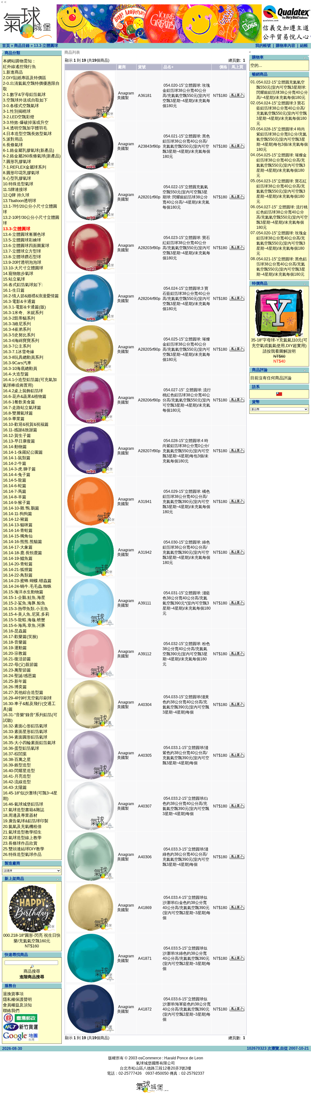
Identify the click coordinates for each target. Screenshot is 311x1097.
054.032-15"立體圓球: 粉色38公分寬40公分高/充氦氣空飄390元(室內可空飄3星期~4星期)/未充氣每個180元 (186, 654)
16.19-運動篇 (15, 648)
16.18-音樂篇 (15, 642)
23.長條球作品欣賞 (20, 843)
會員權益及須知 (17, 1005)
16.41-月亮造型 (17, 776)
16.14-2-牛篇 (14, 463)
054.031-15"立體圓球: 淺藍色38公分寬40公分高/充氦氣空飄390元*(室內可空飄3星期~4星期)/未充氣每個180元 (187, 603)
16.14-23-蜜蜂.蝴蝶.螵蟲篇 (27, 580)
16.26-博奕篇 (15, 687)
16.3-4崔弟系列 (17, 329)
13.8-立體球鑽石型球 (22, 257)
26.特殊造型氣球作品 (22, 854)
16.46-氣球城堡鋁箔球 (23, 804)
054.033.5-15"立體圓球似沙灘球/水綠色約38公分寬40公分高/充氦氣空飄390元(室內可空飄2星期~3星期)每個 (186, 958)
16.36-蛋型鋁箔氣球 (21, 748)
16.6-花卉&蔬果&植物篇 (24, 396)
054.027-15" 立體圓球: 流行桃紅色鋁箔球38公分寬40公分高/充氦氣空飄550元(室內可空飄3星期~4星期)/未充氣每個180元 (187, 400)
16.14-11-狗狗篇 (17, 513)
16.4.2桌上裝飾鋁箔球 (23, 391)
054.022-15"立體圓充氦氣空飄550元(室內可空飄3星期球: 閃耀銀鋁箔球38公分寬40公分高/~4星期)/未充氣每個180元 (186, 197)
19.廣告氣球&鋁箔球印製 (25, 821)
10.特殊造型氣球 (18, 184)
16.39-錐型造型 (17, 765)
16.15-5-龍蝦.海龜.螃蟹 (24, 620)
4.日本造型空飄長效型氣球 (27, 133)
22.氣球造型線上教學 (22, 837)
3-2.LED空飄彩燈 (18, 117)
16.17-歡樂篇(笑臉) (20, 636)
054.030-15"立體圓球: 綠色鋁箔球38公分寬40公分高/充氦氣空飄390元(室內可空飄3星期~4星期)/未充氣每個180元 (186, 552)
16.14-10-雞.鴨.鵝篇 (21, 508)
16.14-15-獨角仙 (18, 536)
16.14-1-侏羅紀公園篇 (23, 452)
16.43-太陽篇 (15, 787)
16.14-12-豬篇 (15, 519)
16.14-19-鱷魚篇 (18, 558)
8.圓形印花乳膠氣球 (21, 172)
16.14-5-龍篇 (14, 480)
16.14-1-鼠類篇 (16, 458)
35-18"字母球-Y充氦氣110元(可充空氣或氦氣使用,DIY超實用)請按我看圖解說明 (279, 346)
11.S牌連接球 (15, 189)
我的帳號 (263, 45)
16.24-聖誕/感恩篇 (19, 675)
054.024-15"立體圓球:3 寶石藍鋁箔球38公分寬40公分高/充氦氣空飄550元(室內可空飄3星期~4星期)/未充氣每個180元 (186, 298)
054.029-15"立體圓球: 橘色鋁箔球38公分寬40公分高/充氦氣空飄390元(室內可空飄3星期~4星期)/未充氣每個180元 (186, 501)
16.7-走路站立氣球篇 (22, 407)
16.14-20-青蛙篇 (18, 564)
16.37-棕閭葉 (15, 754)
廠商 (122, 67)
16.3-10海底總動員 (20, 368)
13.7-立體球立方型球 (22, 251)
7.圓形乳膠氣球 (17, 161)
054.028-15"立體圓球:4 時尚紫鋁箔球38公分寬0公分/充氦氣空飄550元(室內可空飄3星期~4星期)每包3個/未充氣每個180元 (186, 451)
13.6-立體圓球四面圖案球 (26, 245)
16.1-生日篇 (14, 290)
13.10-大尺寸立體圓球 (23, 268)
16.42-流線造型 (17, 782)
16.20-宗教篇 (15, 653)
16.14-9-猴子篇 (16, 502)
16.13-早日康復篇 (19, 441)
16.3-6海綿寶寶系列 (21, 340)
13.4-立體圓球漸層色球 (24, 234)
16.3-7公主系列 (17, 346)
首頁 (6, 45)
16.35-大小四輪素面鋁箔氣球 (29, 742)
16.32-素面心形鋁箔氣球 (25, 726)
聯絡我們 (11, 1010)
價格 (223, 67)
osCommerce (149, 1058)
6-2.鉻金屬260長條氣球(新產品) (32, 156)
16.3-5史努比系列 (19, 335)
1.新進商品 (13, 72)
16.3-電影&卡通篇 (19, 301)
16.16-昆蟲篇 (15, 631)
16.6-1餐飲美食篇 (19, 402)
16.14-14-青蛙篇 (18, 530)
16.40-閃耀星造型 (19, 770)
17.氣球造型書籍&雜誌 (23, 810)
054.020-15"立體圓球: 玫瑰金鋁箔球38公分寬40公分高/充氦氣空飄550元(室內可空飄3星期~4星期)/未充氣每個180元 (186, 95)
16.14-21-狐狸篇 (18, 569)
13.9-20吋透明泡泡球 (22, 262)
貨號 (142, 67)
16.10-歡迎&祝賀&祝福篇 (26, 424)
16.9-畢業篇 (14, 419)
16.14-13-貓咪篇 (18, 525)
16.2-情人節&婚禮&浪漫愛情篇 (31, 296)
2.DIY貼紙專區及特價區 (24, 78)
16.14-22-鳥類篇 (18, 575)
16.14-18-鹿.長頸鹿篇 (22, 553)
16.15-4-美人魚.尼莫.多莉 (26, 614)
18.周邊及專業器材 (20, 815)
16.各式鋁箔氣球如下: (23, 284)
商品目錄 (22, 45)
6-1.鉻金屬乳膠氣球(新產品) (28, 150)
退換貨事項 (13, 994)
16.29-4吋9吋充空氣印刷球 (27, 698)
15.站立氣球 (14, 279)
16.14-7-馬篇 (14, 491)
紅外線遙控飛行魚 (19, 66)
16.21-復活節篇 (17, 659)
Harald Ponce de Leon (183, 1058)
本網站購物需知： (19, 61)
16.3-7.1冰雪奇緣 (18, 351)
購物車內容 (285, 45)
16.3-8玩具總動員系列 (23, 357)
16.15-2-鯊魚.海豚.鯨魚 (24, 603)
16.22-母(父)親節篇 (20, 664)
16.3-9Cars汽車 (17, 363)
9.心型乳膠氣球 (17, 178)
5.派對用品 (13, 139)
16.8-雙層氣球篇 (18, 413)
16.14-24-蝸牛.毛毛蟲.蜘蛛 (27, 586)
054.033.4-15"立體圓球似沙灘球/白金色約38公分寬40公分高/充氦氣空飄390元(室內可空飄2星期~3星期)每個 (186, 907)
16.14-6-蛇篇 (14, 486)
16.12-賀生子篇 (17, 435)
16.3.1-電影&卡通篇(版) (24, 307)
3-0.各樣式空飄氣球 (21, 105)
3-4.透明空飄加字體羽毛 (25, 128)
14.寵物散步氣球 (18, 273)
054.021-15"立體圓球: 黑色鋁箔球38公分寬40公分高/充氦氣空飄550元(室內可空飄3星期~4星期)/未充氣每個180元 (186, 146)
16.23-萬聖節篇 (17, 670)
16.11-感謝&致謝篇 (20, 430)
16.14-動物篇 (15, 446)
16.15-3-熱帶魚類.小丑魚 (25, 608)
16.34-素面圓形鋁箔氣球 (25, 737)
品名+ (168, 67)
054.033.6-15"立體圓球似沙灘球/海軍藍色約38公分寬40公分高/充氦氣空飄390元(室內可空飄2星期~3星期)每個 (187, 1009)
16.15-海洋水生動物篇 (23, 592)
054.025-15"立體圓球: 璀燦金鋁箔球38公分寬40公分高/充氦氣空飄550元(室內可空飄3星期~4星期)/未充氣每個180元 (186, 349)
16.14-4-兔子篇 (16, 474)
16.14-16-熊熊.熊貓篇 (22, 541)
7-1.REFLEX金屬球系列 (24, 167)
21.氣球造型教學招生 (22, 832)
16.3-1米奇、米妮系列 (23, 312)
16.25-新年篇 (15, 681)
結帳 (304, 45)
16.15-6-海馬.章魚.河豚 (24, 625)
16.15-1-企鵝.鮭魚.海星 (24, 597)
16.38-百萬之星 (17, 759)
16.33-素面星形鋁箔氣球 (25, 731)
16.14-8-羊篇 (14, 497)
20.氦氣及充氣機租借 (22, 826)
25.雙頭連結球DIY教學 (23, 849)
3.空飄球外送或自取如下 (25, 100)
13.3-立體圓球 (46, 45)
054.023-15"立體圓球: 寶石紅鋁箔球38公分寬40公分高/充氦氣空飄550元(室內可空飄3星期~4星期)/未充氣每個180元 (186, 248)
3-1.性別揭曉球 (17, 111)
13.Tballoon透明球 (19, 200)
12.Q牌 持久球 (16, 195)
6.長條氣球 (13, 145)
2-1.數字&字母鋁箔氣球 (24, 94)
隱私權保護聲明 (17, 999)
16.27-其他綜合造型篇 (23, 692)
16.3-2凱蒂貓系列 (19, 318)
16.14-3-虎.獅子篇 (19, 469)
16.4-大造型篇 (16, 374)
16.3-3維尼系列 (17, 324)
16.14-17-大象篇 (18, 547)
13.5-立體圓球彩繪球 (22, 240)
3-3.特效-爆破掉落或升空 (26, 122)
